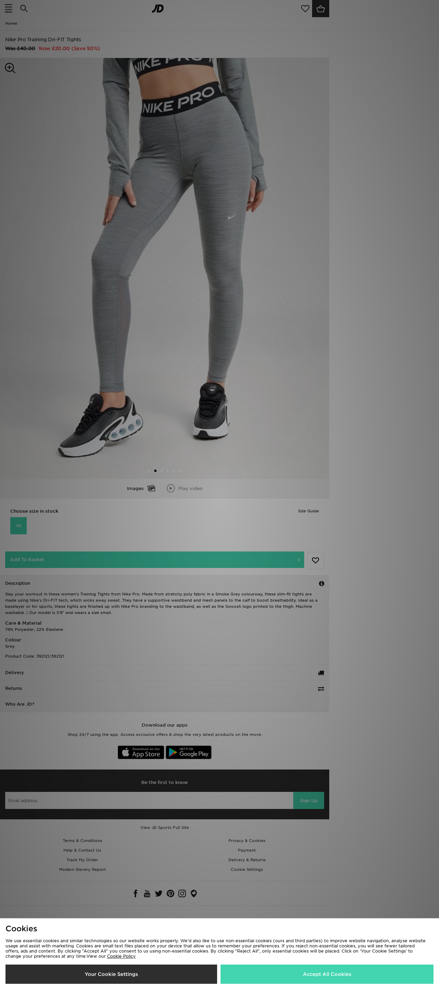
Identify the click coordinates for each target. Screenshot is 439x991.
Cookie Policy (121, 956)
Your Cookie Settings (111, 974)
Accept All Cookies (327, 974)
